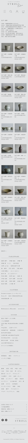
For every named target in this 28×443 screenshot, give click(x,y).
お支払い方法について (7, 404)
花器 (16, 378)
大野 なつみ (5, 266)
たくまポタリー (12, 273)
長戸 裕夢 (12, 278)
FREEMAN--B (6, 298)
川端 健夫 (20, 268)
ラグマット (17, 355)
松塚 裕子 (20, 281)
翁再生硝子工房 (15, 266)
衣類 (2, 389)
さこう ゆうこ (15, 271)
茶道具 (22, 378)
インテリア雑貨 (6, 358)
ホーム (3, 430)
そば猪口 (4, 376)
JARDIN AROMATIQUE (10, 335)
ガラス (8, 384)
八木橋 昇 (12, 283)
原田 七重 (4, 281)
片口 (10, 376)
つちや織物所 (5, 321)
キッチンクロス (6, 386)
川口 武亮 (12, 268)
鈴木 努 (3, 273)
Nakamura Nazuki (8, 308)
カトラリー (4, 381)
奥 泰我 (4, 268)
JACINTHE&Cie (7, 343)
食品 (19, 386)
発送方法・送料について (7, 409)
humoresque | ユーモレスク (11, 293)
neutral (21, 308)
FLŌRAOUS (5, 338)
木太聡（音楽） (14, 340)
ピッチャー (9, 378)
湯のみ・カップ (6, 373)
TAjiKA (4, 327)
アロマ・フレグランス (8, 391)
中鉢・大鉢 (9, 371)
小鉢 (2, 371)
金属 (2, 384)
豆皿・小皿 (9, 368)
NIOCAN (4, 340)
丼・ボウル (18, 371)
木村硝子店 (4, 330)
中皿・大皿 (18, 368)
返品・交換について (6, 411)
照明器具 (4, 355)
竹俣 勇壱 (4, 276)
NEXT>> (4, 251)
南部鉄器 (12, 330)
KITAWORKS (6, 332)
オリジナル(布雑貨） (7, 345)
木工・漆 (21, 381)
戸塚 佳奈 (4, 278)
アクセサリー (15, 389)
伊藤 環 (20, 261)
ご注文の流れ (9, 430)
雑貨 (14, 386)
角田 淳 (20, 276)
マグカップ (16, 373)
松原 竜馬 (4, 283)
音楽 (18, 391)
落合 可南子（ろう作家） (9, 318)
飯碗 (2, 368)
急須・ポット (18, 376)
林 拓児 (20, 278)
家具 (10, 355)
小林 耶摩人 (5, 271)
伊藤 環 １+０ (6, 263)
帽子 (7, 389)
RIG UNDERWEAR (16, 296)
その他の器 (13, 381)
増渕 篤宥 (12, 281)
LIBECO (21, 330)
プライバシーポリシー (17, 433)
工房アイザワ (13, 327)
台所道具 (15, 384)
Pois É (4, 296)
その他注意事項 (5, 407)
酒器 (2, 378)
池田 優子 (4, 261)
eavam (15, 338)
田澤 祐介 (12, 276)
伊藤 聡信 (12, 261)
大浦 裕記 (16, 263)
